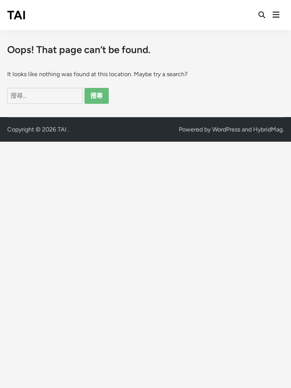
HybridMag (268, 129)
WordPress (226, 129)
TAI (16, 15)
